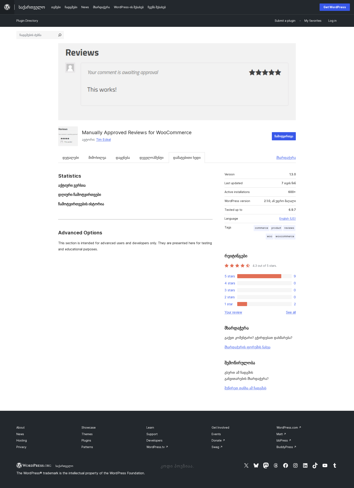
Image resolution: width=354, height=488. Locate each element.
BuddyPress (286, 447)
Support (152, 434)
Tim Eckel (103, 139)
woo (269, 236)
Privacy (21, 447)
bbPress (284, 440)
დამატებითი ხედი (187, 157)
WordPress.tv (157, 447)
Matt (281, 434)
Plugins (86, 440)
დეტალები (70, 157)
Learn (150, 427)
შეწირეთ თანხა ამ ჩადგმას (245, 388)
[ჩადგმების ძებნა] (60, 35)
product (276, 227)
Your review (233, 312)
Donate (218, 440)
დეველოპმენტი (151, 157)
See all (291, 312)
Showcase (89, 427)
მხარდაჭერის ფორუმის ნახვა (247, 347)
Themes (87, 434)
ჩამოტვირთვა (284, 136)
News (20, 434)
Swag (217, 447)
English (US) (287, 218)
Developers (154, 440)
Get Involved (220, 427)
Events (216, 434)
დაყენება (123, 157)
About (20, 427)
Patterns (87, 447)
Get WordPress (334, 7)
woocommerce (285, 236)
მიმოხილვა (97, 157)
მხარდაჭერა (286, 157)
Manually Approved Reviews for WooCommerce (137, 132)
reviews (289, 227)
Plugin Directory (27, 20)
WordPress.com (289, 427)
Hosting (21, 440)
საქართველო (64, 466)
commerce (261, 227)
